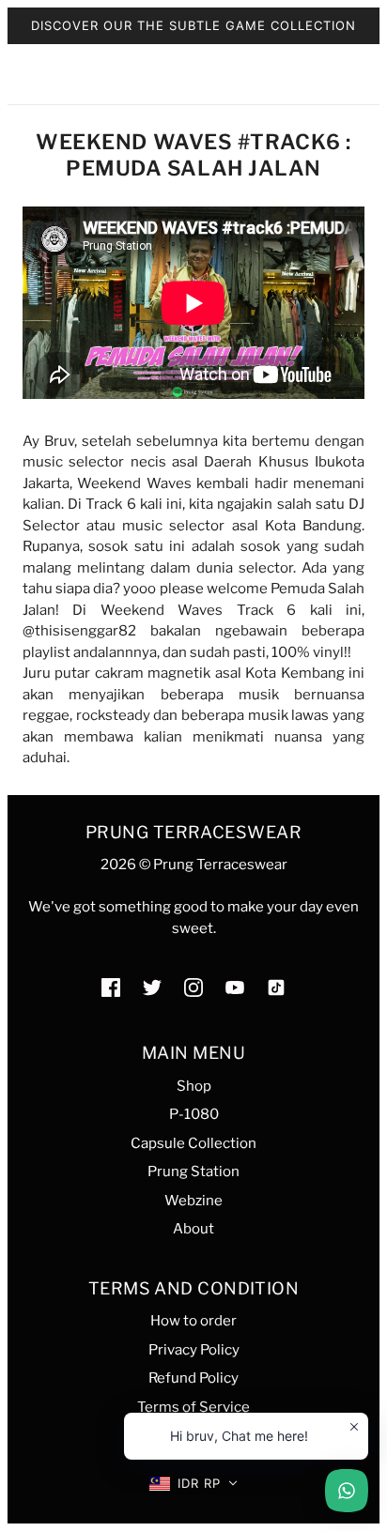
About (193, 1228)
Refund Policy (193, 1378)
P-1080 (194, 1114)
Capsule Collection (193, 1143)
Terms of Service (193, 1407)
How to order (193, 1320)
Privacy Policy (194, 1349)
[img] (111, 987)
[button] (194, 1483)
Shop (194, 1086)
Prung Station (193, 1171)
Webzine (193, 1200)
